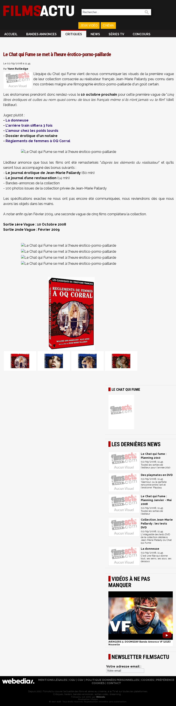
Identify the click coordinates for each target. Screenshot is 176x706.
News (95, 34)
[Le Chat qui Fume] (140, 412)
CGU (72, 679)
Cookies (147, 679)
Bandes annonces (41, 34)
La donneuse (17, 120)
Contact (114, 683)
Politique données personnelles (112, 679)
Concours (141, 34)
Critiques (73, 34)
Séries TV (116, 34)
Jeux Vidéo (88, 25)
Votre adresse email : (123, 666)
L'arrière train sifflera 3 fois (29, 125)
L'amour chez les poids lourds (32, 131)
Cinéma (108, 25)
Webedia (100, 697)
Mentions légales (52, 679)
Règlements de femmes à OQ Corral (38, 141)
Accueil (11, 34)
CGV (80, 679)
